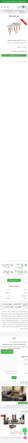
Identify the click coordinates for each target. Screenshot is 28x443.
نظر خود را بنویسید (7, 351)
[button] (17, 407)
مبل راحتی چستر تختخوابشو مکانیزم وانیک (18, 432)
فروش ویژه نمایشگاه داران (20, 61)
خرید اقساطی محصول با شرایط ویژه (19, 51)
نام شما (26, 359)
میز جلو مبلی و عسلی (9, 10)
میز (16, 10)
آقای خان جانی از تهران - (16, 405)
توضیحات (25, 304)
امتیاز (26, 373)
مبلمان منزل (21, 10)
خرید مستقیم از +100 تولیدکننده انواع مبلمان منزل (14, 1)
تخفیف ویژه (24, 411)
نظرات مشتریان (23, 382)
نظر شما (25, 364)
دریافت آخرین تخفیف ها (14, 280)
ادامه (14, 377)
